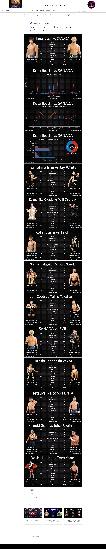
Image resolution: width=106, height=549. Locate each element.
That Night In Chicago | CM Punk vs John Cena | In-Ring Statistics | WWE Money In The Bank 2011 (53, 521)
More (75, 15)
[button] (36, 11)
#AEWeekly (51, 15)
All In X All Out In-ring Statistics (33, 520)
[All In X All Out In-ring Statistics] (33, 513)
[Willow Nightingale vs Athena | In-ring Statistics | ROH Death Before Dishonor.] (73, 513)
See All (80, 505)
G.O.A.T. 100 (43, 15)
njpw (32, 490)
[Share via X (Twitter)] (33, 497)
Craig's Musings (34, 15)
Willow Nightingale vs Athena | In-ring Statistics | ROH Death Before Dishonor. (73, 521)
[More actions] (75, 23)
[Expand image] (53, 50)
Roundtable (59, 15)
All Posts (26, 15)
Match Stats (33, 493)
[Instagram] (2, 10)
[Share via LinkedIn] (36, 497)
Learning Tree (68, 15)
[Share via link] (39, 497)
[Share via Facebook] (30, 497)
